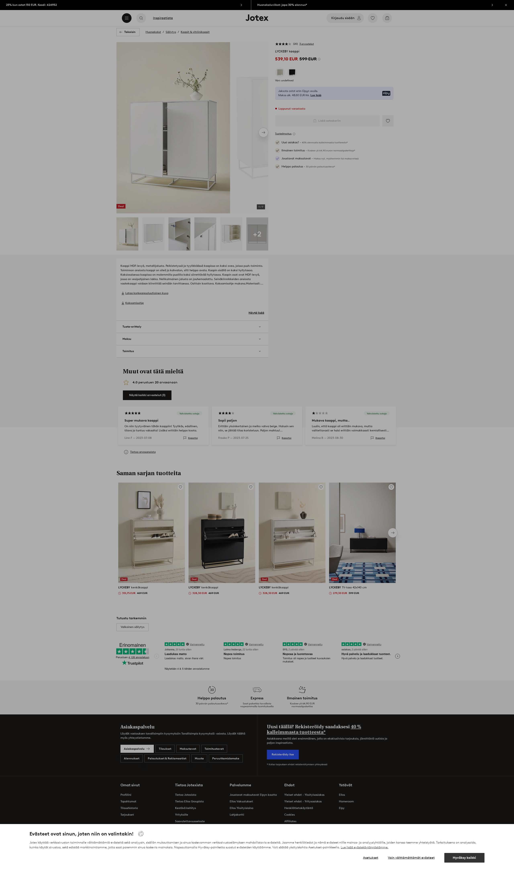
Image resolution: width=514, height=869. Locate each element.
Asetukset (370, 858)
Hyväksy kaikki (464, 858)
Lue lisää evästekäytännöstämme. (364, 847)
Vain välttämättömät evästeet (411, 858)
